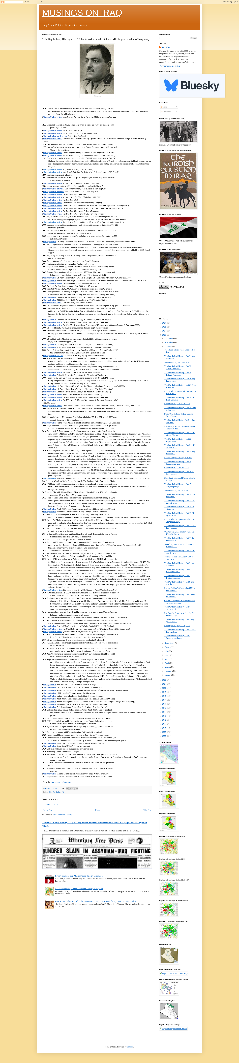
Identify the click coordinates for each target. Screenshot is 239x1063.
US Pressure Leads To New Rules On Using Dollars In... (179, 532)
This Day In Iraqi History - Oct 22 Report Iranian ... (177, 440)
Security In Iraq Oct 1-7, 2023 (176, 490)
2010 (164, 727)
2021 (164, 683)
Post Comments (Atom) (62, 814)
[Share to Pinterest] (77, 788)
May (167, 659)
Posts (164, 106)
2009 (164, 732)
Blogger (130, 1046)
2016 (164, 703)
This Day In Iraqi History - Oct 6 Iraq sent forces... (179, 582)
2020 (164, 688)
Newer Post (47, 810)
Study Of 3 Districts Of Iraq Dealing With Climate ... (178, 414)
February (168, 671)
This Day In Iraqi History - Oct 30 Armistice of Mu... (177, 367)
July (166, 651)
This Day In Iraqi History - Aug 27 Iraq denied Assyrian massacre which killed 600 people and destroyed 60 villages (94, 824)
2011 (164, 723)
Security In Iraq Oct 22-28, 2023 (177, 362)
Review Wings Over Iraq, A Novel (178, 457)
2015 (164, 708)
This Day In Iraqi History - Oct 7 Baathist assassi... (177, 576)
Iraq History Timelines (61, 781)
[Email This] (67, 788)
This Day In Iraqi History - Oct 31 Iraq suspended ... (179, 357)
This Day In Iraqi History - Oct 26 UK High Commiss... (179, 398)
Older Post (147, 810)
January (168, 675)
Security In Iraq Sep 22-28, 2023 (177, 625)
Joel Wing (166, 47)
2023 (164, 334)
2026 (164, 322)
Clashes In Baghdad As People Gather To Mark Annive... (179, 601)
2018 (164, 696)
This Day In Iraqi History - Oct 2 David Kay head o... (180, 630)
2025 (164, 326)
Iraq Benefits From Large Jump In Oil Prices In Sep (179, 614)
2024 (164, 330)
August (168, 647)
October (168, 346)
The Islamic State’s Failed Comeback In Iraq (179, 350)
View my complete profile (169, 65)
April (167, 662)
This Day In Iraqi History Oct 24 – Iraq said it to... (179, 421)
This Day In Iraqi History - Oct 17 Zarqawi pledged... (177, 485)
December (169, 338)
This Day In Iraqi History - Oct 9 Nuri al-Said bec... (179, 564)
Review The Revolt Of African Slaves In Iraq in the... (180, 392)
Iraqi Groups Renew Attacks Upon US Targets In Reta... (179, 427)
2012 (164, 719)
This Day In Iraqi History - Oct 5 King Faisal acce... (179, 595)
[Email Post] (62, 788)
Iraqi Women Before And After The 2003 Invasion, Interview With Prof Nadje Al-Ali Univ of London (95, 901)
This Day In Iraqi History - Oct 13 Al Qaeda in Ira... (179, 514)
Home (97, 810)
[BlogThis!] (69, 788)
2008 (164, 735)
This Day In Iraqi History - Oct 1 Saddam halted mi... (177, 636)
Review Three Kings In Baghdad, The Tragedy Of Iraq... (179, 520)
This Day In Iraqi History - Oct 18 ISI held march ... (179, 472)
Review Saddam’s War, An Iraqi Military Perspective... (180, 589)
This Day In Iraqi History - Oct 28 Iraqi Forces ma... (179, 379)
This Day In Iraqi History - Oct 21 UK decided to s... (179, 446)
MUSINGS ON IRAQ (82, 13)
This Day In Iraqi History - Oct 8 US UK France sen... (178, 570)
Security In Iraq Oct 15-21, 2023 (177, 403)
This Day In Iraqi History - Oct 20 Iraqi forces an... (179, 452)
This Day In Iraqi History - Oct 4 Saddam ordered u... (177, 607)
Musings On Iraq (49, 478)
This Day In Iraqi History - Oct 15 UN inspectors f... (179, 501)
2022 (164, 679)
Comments (166, 111)
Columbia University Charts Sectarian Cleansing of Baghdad (79, 888)
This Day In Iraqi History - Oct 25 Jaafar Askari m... (180, 408)
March (167, 667)
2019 (164, 692)
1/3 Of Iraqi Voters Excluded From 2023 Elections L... (180, 545)
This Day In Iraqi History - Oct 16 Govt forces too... (180, 495)
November (169, 342)
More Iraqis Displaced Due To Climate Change (179, 479)
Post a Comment (51, 804)
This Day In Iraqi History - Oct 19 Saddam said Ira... (177, 462)
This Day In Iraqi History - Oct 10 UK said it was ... (179, 551)
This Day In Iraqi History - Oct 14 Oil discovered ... (179, 507)
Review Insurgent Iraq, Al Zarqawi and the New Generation (79, 875)
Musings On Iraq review (52, 169)
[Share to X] (72, 788)
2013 (164, 716)
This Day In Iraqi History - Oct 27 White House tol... (180, 386)
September (169, 643)
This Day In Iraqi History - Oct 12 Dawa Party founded (180, 526)
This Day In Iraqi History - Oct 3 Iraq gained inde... (179, 620)
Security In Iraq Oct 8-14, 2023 (176, 467)
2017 (164, 699)
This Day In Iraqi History (58, 792)
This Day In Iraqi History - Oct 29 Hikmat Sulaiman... (177, 373)
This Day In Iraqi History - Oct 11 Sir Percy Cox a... (179, 539)
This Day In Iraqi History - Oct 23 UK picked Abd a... (179, 433)
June (167, 655)
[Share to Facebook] (74, 788)
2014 (164, 712)
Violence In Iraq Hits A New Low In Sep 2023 (178, 557)
